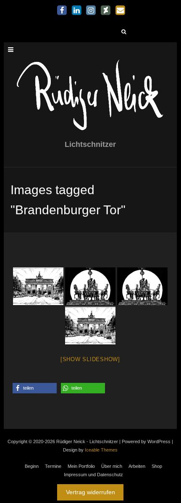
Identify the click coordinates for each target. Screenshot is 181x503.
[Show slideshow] (90, 359)
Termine (53, 466)
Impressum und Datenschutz (93, 474)
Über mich (111, 466)
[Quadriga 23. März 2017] (90, 286)
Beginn (32, 466)
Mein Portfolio (81, 466)
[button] (35, 388)
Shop (157, 466)
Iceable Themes (101, 449)
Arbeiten (137, 466)
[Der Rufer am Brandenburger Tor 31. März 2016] (38, 286)
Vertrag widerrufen (90, 492)
